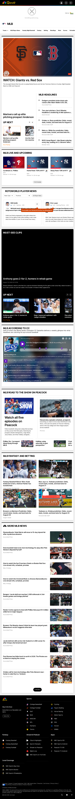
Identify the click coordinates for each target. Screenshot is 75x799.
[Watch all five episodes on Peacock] (19, 406)
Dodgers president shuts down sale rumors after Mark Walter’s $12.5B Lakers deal (55, 101)
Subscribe (6, 716)
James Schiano (7, 488)
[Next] (32, 122)
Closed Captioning (18, 783)
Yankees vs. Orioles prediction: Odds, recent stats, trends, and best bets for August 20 (55, 512)
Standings (53, 30)
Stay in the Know (7, 707)
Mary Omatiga (7, 568)
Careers (10, 783)
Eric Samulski (15, 488)
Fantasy (39, 30)
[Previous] (29, 122)
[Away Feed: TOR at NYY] (61, 163)
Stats (59, 30)
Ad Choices (47, 783)
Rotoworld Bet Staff (47, 124)
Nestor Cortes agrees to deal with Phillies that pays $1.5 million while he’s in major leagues (25, 611)
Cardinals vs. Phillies (10, 171)
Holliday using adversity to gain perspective (42, 443)
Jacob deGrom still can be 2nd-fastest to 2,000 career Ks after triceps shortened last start (24, 642)
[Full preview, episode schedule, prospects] (56, 408)
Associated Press (46, 105)
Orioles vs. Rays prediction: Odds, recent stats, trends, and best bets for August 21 (57, 121)
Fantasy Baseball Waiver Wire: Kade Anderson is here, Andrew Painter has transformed (17, 483)
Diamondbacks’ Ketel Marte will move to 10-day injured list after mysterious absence (24, 533)
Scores (65, 30)
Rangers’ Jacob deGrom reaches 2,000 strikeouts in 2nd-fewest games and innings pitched (24, 595)
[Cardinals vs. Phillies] (13, 163)
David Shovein (46, 114)
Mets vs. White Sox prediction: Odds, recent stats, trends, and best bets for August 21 (55, 131)
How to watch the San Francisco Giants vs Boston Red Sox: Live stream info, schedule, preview (24, 564)
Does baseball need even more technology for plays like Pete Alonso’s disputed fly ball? (25, 549)
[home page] (9, 3)
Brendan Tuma (46, 144)
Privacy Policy (54, 783)
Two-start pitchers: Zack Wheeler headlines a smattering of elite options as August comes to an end (56, 111)
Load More (37, 689)
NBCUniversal (12, 787)
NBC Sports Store (32, 783)
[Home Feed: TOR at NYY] (37, 163)
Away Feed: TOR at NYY (59, 171)
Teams (4, 30)
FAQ (25, 783)
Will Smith (14, 203)
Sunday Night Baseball (28, 30)
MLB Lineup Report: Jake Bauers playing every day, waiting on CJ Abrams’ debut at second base (56, 141)
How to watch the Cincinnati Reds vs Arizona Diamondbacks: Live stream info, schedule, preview (25, 580)
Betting (46, 30)
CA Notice (19, 784)
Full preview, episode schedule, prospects (55, 420)
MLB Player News (15, 30)
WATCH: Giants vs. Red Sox (22, 80)
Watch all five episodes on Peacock (14, 421)
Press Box (40, 783)
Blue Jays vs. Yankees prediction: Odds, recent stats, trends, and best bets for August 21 (53, 483)
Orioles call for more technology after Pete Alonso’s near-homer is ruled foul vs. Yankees (23, 673)
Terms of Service (27, 784)
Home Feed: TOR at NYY (35, 171)
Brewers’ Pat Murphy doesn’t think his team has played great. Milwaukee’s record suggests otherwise (25, 626)
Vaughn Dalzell (7, 517)
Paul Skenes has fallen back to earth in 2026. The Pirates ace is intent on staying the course (25, 657)
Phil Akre (42, 430)
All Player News (37, 195)
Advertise (4, 783)
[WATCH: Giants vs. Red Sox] (37, 57)
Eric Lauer (54, 203)
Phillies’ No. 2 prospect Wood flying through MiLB (11, 443)
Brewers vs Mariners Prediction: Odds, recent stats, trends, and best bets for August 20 (17, 513)
